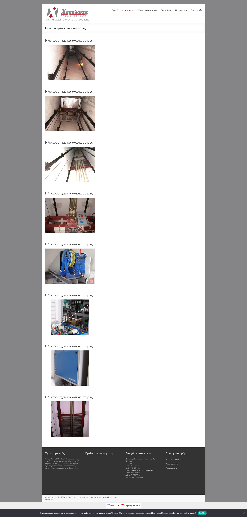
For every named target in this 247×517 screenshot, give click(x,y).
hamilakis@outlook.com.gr (142, 470)
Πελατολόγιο (166, 10)
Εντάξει (202, 513)
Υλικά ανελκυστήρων (147, 10)
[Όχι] (243, 513)
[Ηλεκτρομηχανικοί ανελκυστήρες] (70, 46)
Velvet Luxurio (171, 468)
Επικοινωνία (196, 10)
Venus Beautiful (172, 464)
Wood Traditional (173, 460)
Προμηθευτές (181, 10)
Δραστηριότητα (128, 10)
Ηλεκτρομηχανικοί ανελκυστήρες (69, 40)
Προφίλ (115, 10)
